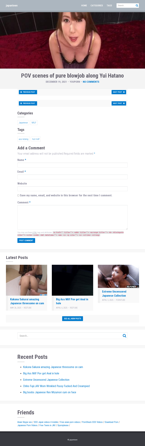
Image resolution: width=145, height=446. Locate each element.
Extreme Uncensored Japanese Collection (46, 379)
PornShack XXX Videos (92, 422)
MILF (34, 122)
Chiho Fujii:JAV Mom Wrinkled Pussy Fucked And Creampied (56, 386)
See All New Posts (72, 319)
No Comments (91, 81)
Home (84, 5)
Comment (23, 202)
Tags (109, 5)
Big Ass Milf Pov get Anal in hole (41, 373)
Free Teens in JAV (47, 425)
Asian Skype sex (24, 422)
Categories (97, 5)
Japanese (23, 122)
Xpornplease (63, 425)
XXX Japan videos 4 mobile (46, 422)
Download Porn (111, 422)
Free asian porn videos (70, 422)
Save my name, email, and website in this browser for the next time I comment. (66, 195)
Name (21, 160)
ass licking (23, 139)
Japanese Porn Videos (27, 425)
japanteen (12, 5)
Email (21, 171)
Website (22, 183)
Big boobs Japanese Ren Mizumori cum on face (49, 392)
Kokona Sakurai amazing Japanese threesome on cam (53, 367)
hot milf (35, 139)
